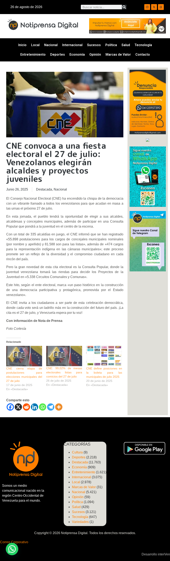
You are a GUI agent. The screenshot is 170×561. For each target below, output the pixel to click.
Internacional (72, 45)
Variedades (80, 522)
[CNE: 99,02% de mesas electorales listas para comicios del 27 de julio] (64, 356)
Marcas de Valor (118, 54)
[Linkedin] (34, 407)
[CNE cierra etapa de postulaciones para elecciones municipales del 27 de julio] (24, 356)
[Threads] (161, 7)
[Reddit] (26, 407)
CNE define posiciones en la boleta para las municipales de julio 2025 (104, 372)
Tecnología (143, 45)
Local (35, 45)
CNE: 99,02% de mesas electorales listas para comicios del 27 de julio (64, 372)
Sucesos (94, 45)
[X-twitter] (154, 7)
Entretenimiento (33, 54)
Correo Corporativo (14, 542)
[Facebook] (10, 407)
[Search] (124, 7)
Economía (77, 54)
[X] (18, 407)
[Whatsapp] (42, 407)
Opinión (95, 54)
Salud (125, 45)
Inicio (22, 45)
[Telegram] (50, 407)
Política (111, 45)
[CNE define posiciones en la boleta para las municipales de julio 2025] (104, 356)
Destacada (44, 189)
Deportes (57, 54)
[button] (12, 549)
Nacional (51, 45)
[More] (58, 407)
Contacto (142, 54)
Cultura (77, 452)
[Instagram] (147, 7)
